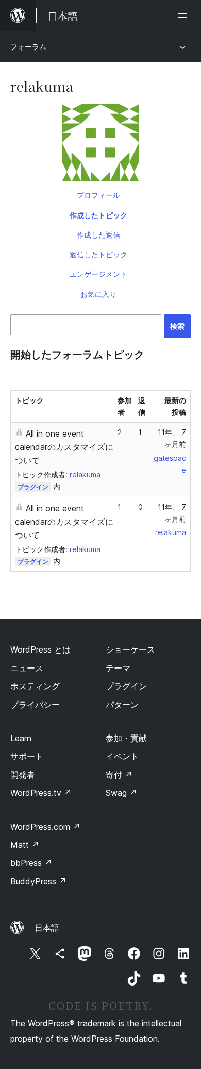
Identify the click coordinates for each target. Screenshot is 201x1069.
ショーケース (130, 649)
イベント (122, 756)
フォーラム (28, 46)
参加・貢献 (126, 738)
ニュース (26, 668)
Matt (24, 845)
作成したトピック (98, 215)
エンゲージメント (98, 274)
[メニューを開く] (184, 15)
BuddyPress (38, 881)
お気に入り (98, 294)
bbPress (31, 863)
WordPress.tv (41, 793)
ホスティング (35, 686)
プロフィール (98, 195)
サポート (26, 756)
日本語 (47, 928)
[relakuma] (100, 145)
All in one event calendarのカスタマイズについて (64, 446)
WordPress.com (45, 827)
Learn (20, 738)
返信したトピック (98, 254)
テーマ (118, 668)
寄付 (119, 775)
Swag (121, 793)
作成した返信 (98, 234)
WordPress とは (40, 649)
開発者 (22, 775)
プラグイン (33, 487)
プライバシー (35, 704)
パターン (122, 704)
